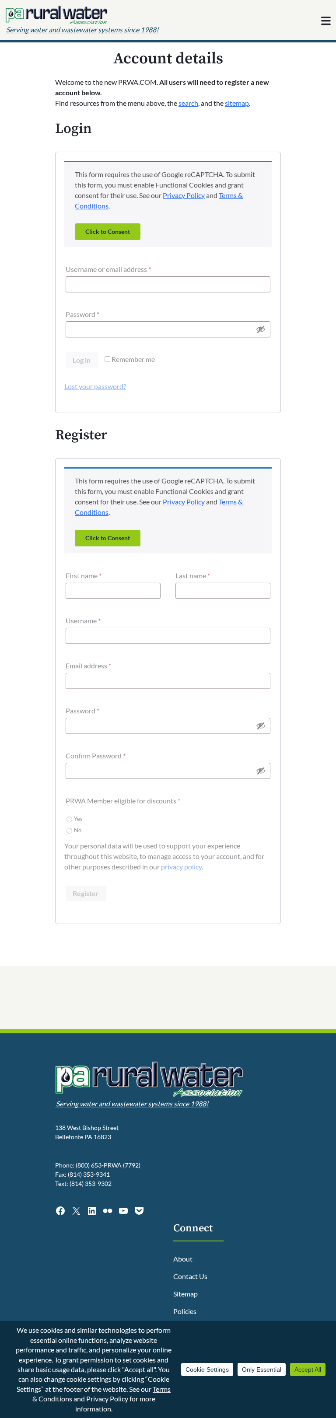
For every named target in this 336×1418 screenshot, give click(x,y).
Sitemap (185, 1293)
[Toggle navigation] (326, 21)
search (188, 103)
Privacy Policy (184, 195)
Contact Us (190, 1276)
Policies (184, 1311)
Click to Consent (107, 231)
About (182, 1259)
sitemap (237, 103)
